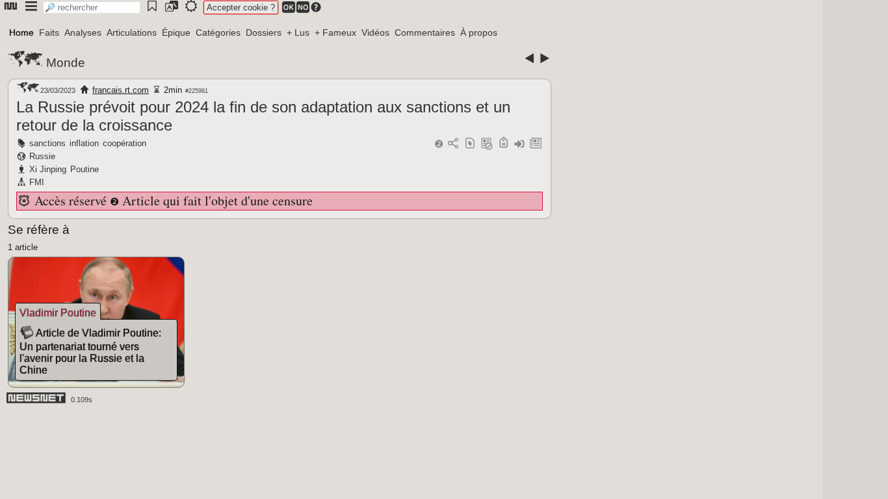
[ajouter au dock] (519, 143)
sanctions (47, 143)
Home (21, 32)
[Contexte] (487, 143)
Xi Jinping (47, 169)
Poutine (84, 169)
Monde (65, 63)
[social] (453, 143)
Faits (49, 32)
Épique (176, 32)
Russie (42, 156)
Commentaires (425, 32)
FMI (36, 182)
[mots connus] (503, 143)
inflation (84, 143)
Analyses (82, 32)
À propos (478, 32)
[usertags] (470, 143)
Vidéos (375, 32)
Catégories (218, 32)
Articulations (132, 32)
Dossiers (263, 32)
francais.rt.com (120, 90)
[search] (91, 7)
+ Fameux (335, 32)
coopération (124, 143)
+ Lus (298, 32)
